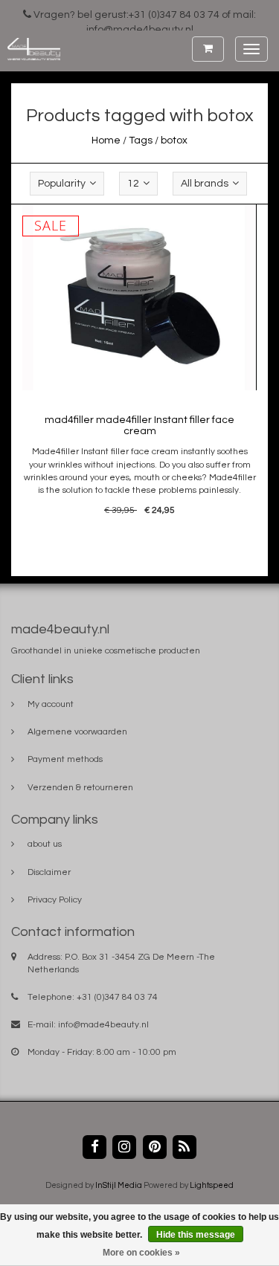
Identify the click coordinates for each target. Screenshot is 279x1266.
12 (133, 183)
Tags (141, 140)
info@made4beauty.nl (103, 1025)
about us (45, 844)
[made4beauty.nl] (30, 49)
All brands (204, 183)
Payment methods (65, 759)
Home (106, 140)
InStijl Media (118, 1185)
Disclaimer (49, 872)
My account (51, 704)
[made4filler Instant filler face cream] (140, 297)
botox (174, 140)
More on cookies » (141, 1252)
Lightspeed (212, 1185)
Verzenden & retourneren (80, 787)
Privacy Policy (55, 900)
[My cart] (208, 49)
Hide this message (195, 1235)
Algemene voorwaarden (77, 732)
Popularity (62, 183)
